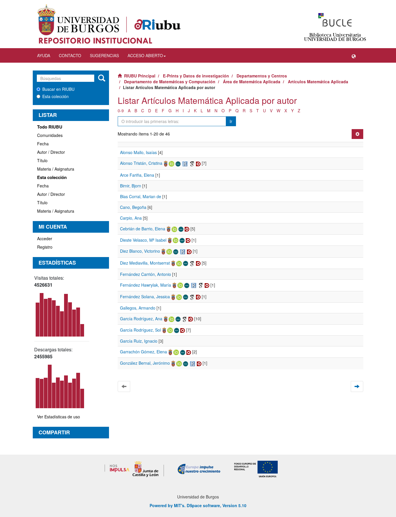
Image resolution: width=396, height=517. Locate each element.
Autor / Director (51, 152)
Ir (231, 121)
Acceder (44, 238)
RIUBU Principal (139, 76)
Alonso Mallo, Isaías (138, 152)
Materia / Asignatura (55, 169)
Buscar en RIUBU (58, 89)
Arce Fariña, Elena (137, 175)
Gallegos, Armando (137, 308)
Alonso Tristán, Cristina (141, 163)
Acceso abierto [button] (145, 55)
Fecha (43, 144)
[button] (353, 55)
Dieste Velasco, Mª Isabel (143, 240)
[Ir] (101, 78)
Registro (44, 247)
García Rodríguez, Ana (141, 318)
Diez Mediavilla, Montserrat (145, 263)
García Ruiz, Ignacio (138, 341)
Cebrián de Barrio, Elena (142, 229)
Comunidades (50, 135)
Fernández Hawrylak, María (145, 285)
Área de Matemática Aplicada (251, 81)
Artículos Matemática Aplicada (318, 81)
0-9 (121, 110)
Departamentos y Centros (262, 76)
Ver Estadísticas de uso (58, 417)
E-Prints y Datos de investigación (196, 76)
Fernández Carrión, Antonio (145, 274)
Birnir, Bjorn (130, 186)
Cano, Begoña (133, 207)
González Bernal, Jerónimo (145, 363)
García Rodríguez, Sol (140, 330)
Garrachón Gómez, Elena (143, 352)
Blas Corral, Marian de (140, 196)
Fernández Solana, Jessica (145, 296)
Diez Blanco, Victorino (140, 251)
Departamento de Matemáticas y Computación (169, 81)
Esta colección (55, 96)
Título (42, 160)
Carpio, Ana (131, 218)
